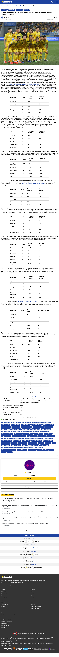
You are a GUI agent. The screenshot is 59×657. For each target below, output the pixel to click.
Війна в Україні (34, 595)
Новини (4, 9)
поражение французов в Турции (27, 301)
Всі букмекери (29, 487)
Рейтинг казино (35, 608)
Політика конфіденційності (8, 615)
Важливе (33, 593)
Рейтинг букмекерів (36, 606)
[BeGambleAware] (41, 649)
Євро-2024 (27, 9)
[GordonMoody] (17, 649)
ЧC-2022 (3, 600)
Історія (32, 598)
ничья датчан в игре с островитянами (33, 183)
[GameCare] (52, 649)
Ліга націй (3, 602)
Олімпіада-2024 (5, 604)
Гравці (3, 606)
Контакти (3, 627)
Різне (32, 602)
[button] (52, 2)
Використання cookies (6, 617)
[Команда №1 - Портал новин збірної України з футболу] (6, 2)
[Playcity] (8, 649)
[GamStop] (28, 649)
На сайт (29, 478)
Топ (32, 591)
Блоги (2, 595)
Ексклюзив (11, 9)
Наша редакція (5, 625)
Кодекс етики (4, 623)
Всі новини (29, 531)
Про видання (4, 612)
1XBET (53, 88)
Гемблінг (33, 604)
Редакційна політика (6, 621)
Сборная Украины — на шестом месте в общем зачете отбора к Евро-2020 (19, 396)
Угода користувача (6, 619)
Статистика (34, 600)
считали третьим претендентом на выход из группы (23, 84)
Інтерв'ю (3, 591)
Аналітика (19, 9)
